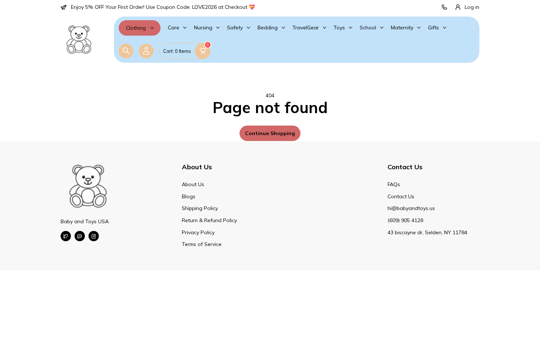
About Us (193, 184)
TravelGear (305, 27)
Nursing (203, 27)
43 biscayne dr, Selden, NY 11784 (427, 232)
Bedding (268, 27)
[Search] (126, 51)
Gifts (433, 27)
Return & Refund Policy (209, 220)
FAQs (394, 184)
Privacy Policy (198, 232)
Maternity (402, 27)
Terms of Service (202, 244)
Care (173, 27)
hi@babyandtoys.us (411, 208)
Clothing (136, 28)
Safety (235, 27)
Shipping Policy (200, 208)
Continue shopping (270, 133)
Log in (472, 7)
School (368, 27)
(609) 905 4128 (405, 220)
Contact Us (401, 196)
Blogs (188, 196)
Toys (339, 27)
